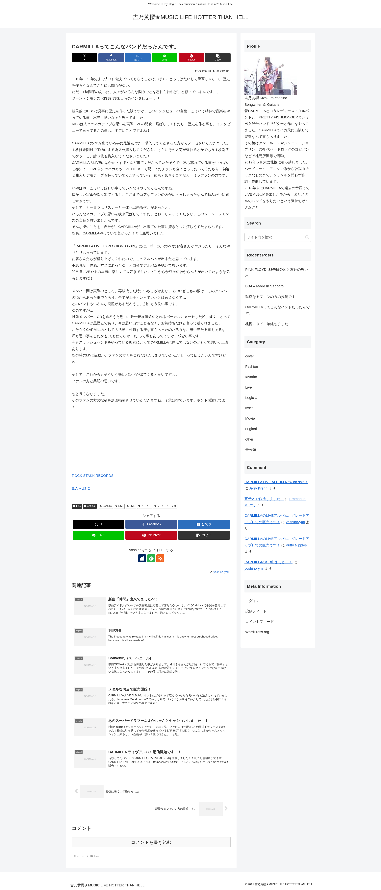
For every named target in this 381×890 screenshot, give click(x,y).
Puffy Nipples (296, 545)
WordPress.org (257, 632)
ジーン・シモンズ (166, 506)
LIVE (132, 506)
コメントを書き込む (151, 842)
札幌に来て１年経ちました (266, 324)
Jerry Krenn (258, 488)
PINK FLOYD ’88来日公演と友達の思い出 (276, 273)
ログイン (252, 601)
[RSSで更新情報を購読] (160, 558)
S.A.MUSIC (81, 489)
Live (78, 506)
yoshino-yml (295, 522)
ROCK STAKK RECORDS (93, 476)
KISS (120, 506)
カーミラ (146, 506)
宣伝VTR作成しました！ (264, 499)
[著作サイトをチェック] (142, 558)
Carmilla (107, 506)
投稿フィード (256, 611)
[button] (218, 57)
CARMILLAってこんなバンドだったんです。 (277, 310)
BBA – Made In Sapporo (264, 286)
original (91, 506)
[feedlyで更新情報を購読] (151, 558)
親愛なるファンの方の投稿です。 (272, 297)
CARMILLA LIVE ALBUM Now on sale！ (276, 482)
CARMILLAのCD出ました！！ (268, 562)
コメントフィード (259, 622)
